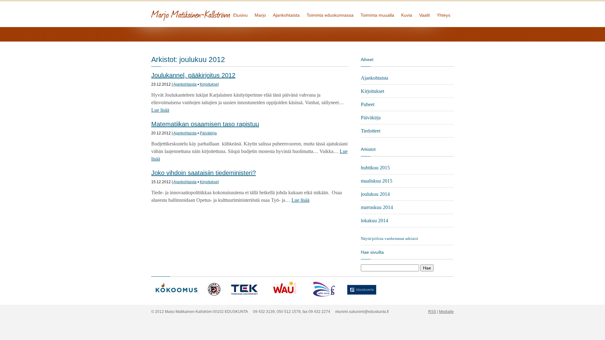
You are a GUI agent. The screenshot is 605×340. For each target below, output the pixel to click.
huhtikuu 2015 (375, 167)
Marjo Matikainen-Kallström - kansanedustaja (214, 13)
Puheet (367, 104)
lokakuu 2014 (374, 220)
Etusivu (240, 15)
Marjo (260, 15)
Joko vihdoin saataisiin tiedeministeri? (203, 172)
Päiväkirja (208, 133)
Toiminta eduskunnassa (330, 15)
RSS (432, 311)
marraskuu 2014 (377, 207)
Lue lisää (160, 110)
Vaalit (424, 15)
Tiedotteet (370, 130)
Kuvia (406, 15)
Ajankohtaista (286, 15)
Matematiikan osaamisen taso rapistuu (205, 124)
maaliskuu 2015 (376, 181)
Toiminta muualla (377, 15)
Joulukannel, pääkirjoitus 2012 (193, 75)
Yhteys (443, 15)
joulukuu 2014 (375, 194)
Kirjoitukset (209, 84)
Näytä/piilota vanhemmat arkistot (389, 238)
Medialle (446, 311)
